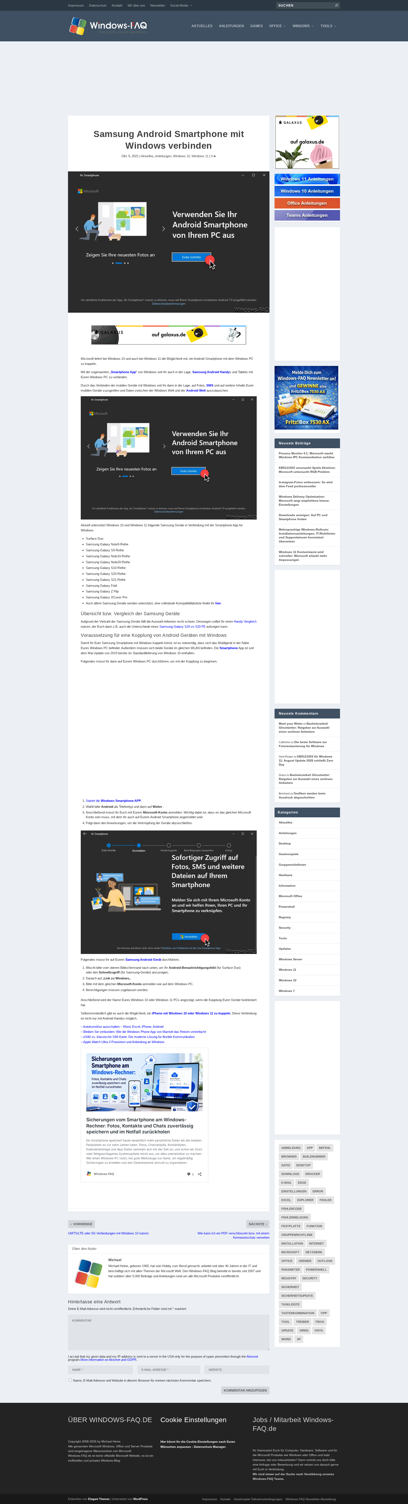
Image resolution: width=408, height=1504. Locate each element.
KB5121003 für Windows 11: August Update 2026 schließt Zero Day (306, 760)
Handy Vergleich (245, 621)
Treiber (302, 1321)
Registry (285, 917)
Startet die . (114, 800)
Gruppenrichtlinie (297, 1235)
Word (286, 1339)
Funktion (314, 1226)
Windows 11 (200, 156)
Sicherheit (290, 1287)
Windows (301, 26)
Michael (115, 1260)
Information (287, 885)
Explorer (305, 1200)
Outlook (325, 1261)
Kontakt (117, 5)
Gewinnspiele (289, 854)
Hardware (285, 875)
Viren (303, 1330)
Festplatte (290, 1226)
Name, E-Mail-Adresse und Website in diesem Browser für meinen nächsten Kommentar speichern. (142, 1380)
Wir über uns (136, 5)
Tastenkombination (297, 1313)
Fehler (326, 1200)
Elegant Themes (98, 1499)
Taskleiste (290, 1304)
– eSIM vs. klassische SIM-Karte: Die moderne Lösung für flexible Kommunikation (138, 1037)
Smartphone (229, 648)
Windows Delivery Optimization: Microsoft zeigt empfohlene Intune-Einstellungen (304, 500)
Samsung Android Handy (211, 372)
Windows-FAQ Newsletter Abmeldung (311, 1499)
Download (290, 1174)
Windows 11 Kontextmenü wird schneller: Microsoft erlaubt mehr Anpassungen (303, 556)
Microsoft (290, 1252)
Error (318, 1191)
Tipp (323, 1313)
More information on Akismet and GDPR (108, 1359)
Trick (319, 1321)
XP (299, 1339)
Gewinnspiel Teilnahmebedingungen (258, 1499)
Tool (285, 1321)
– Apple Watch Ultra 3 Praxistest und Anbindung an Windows (122, 1042)
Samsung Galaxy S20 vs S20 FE (182, 626)
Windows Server (290, 959)
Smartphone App (123, 372)
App (310, 1148)
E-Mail (286, 1182)
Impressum (76, 5)
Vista (318, 1330)
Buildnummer (314, 1156)
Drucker (312, 1174)
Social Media (179, 5)
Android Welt (196, 390)
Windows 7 (287, 991)
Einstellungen (293, 1191)
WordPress (140, 1499)
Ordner (305, 1261)
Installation (292, 1243)
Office (275, 26)
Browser (289, 1156)
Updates (285, 948)
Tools (326, 26)
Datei (285, 1165)
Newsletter (157, 5)
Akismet (252, 1356)
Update (287, 1330)
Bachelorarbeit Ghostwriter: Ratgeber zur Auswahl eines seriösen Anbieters (304, 727)
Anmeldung (291, 1148)
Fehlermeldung (294, 1217)
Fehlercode (291, 1208)
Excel (286, 1200)
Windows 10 (181, 156)
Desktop (285, 843)
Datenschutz (98, 5)
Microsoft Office (290, 896)
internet (316, 1243)
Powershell (287, 906)
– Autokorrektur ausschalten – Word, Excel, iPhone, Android (122, 1026)
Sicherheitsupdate (297, 1295)
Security (285, 927)
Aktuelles (201, 26)
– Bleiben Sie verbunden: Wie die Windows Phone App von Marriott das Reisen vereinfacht (143, 1031)
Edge (302, 1182)
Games (256, 26)
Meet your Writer (291, 723)
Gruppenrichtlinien (292, 864)
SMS (209, 385)
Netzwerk (314, 1252)
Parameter (290, 1269)
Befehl (325, 1148)
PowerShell (316, 1269)
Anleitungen (231, 26)
